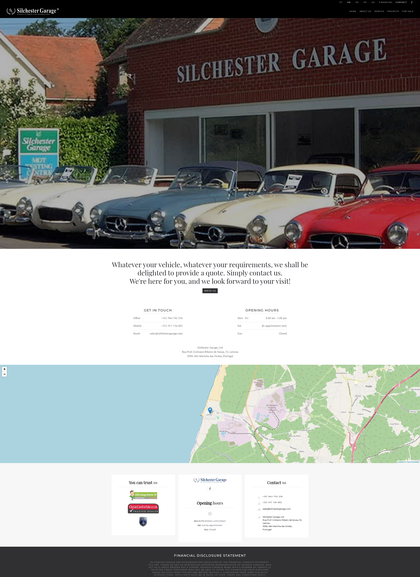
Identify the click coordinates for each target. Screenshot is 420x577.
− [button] (4, 374)
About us (365, 11)
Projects (393, 11)
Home (352, 11)
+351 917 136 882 (172, 326)
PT (341, 2)
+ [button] (4, 369)
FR (365, 2)
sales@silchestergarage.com (166, 333)
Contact (401, 2)
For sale (407, 11)
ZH (373, 2)
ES (357, 2)
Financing (385, 2)
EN (349, 2)
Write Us (210, 291)
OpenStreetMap (413, 461)
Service (379, 11)
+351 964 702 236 (172, 318)
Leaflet (400, 461)
